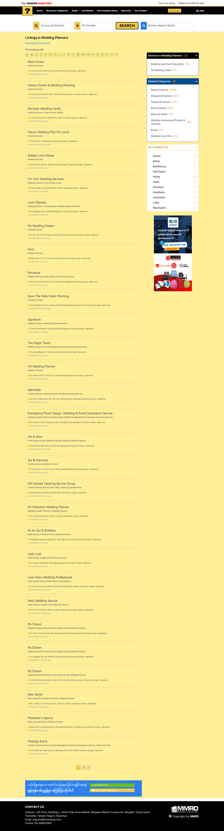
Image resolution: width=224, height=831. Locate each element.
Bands (157, 130)
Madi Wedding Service (42, 601)
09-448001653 (101, 785)
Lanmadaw (159, 197)
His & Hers (35, 437)
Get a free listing (167, 3)
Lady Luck (34, 554)
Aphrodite (34, 390)
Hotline (191, 3)
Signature (34, 320)
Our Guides (141, 10)
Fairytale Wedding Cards (44, 109)
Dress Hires (62, 558)
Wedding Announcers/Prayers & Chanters (171, 122)
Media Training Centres (37, 722)
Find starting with (34, 49)
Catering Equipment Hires (71, 487)
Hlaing (156, 176)
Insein (156, 181)
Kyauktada (159, 192)
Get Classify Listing (107, 10)
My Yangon (174, 10)
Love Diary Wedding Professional (50, 577)
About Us (126, 10)
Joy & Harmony (38, 460)
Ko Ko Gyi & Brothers (42, 530)
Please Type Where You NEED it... (90, 20)
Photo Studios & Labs (52, 183)
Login (201, 10)
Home (40, 10)
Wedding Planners (35, 66)
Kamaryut (158, 187)
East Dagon (159, 171)
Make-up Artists (162, 114)
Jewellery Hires (46, 605)
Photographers (50, 206)
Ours (31, 249)
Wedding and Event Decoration (170, 64)
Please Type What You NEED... (48, 20)
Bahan (156, 161)
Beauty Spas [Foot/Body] (38, 698)
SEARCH (127, 25)
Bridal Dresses (49, 277)
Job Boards (87, 10)
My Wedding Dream (41, 226)
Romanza (34, 273)
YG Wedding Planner (41, 366)
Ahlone (156, 156)
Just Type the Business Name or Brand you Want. (164, 20)
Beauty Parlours (163, 89)
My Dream (35, 624)
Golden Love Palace (41, 156)
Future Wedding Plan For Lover (48, 132)
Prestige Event (37, 741)
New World (35, 695)
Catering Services (35, 487)
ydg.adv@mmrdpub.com (106, 790)
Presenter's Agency (40, 718)
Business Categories (57, 10)
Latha (156, 202)
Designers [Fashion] (48, 558)
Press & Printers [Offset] (53, 113)
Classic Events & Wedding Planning (51, 85)
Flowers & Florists (35, 394)
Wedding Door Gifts (164, 136)
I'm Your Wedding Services (46, 179)
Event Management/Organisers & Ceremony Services (65, 347)
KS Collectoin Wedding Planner (48, 507)
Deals (75, 10)
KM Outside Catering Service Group (51, 484)
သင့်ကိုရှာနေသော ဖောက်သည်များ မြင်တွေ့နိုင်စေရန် (57, 787)
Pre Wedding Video (164, 70)
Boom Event (36, 62)
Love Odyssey (37, 202)
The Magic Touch (39, 343)
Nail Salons (53, 698)
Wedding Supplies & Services (68, 206)
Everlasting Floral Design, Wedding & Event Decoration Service (70, 413)
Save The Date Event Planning (48, 296)
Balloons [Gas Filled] (60, 417)
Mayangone (159, 207)
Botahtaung (159, 166)
